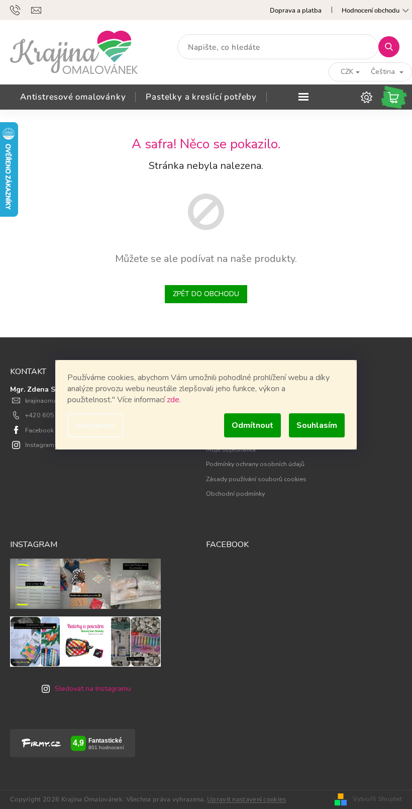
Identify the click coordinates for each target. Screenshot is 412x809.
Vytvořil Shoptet (377, 798)
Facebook (39, 430)
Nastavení (95, 425)
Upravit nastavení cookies (246, 799)
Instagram (39, 444)
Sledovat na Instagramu (93, 688)
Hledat (392, 46)
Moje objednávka (231, 449)
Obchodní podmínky (235, 493)
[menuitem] (73, 97)
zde (173, 399)
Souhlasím (316, 425)
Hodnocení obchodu (370, 10)
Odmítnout (252, 425)
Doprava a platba (296, 10)
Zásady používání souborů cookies (256, 479)
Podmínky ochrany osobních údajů (255, 464)
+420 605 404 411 (53, 415)
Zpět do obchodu (206, 294)
